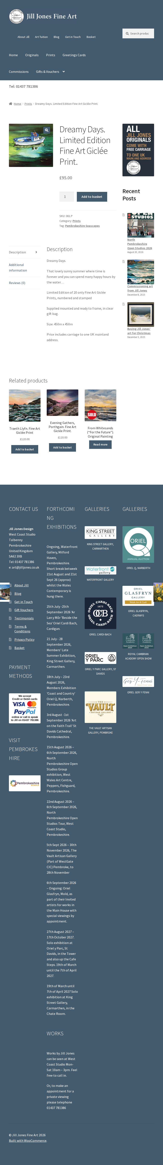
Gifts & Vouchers (47, 71)
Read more (100, 444)
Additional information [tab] (18, 267)
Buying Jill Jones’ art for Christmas (138, 331)
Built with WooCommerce (27, 1140)
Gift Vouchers (23, 610)
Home (13, 55)
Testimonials (24, 618)
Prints (50, 55)
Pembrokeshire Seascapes (82, 226)
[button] (46, 130)
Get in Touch (73, 37)
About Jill (23, 37)
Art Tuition (41, 37)
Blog (56, 37)
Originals (32, 55)
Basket (91, 37)
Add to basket (92, 196)
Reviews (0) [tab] (17, 283)
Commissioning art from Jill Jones (140, 288)
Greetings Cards (74, 55)
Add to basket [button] (24, 449)
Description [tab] (17, 252)
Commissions (19, 71)
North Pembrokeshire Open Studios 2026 (139, 244)
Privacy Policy (24, 639)
